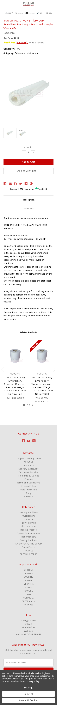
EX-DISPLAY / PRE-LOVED (28, 543)
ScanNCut (28, 519)
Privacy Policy (28, 486)
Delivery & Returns (28, 468)
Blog (28, 493)
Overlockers (28, 515)
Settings (28, 687)
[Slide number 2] (28, 405)
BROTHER (28, 569)
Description (28, 199)
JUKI (28, 594)
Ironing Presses (28, 529)
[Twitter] (20, 183)
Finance (28, 479)
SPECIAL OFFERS (28, 554)
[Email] (10, 183)
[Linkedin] (26, 183)
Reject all (28, 694)
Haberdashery (28, 536)
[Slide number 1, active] (24, 405)
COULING (28, 576)
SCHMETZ (28, 597)
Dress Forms (28, 547)
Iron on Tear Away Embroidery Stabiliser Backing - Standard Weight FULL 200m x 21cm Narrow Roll (42, 385)
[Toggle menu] (4, 4)
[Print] (15, 183)
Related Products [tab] (28, 332)
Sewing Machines (28, 512)
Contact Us (28, 465)
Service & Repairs (28, 472)
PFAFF (28, 587)
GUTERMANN (28, 601)
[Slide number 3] (33, 405)
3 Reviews (28, 208)
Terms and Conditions (28, 482)
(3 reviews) (22, 42)
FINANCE (28, 550)
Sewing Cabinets (28, 540)
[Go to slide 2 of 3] (54, 369)
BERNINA (28, 583)
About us (28, 461)
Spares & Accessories (28, 533)
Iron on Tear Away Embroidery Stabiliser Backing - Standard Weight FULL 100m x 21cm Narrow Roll (15, 385)
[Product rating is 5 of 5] (9, 42)
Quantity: (28, 147)
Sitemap (28, 496)
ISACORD (28, 590)
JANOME (28, 573)
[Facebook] (5, 183)
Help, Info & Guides (28, 475)
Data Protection (28, 489)
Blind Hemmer (28, 526)
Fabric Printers (28, 522)
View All (28, 604)
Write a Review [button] (36, 42)
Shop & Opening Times (28, 458)
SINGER (29, 580)
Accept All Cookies (29, 700)
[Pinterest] (31, 183)
